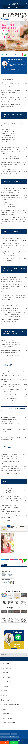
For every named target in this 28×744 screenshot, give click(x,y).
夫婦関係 (5, 690)
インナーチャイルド (7, 681)
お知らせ (5, 672)
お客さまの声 (6, 668)
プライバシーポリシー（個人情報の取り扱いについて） (10, 736)
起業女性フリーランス (8, 718)
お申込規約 (13, 733)
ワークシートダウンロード (14, 7)
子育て (4, 695)
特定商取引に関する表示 (5, 733)
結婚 (4, 709)
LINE (14, 742)
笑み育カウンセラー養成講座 (9, 704)
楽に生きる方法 (6, 700)
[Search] (25, 654)
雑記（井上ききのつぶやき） (9, 722)
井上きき (14, 3)
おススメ (5, 663)
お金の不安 (3, 564)
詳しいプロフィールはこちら (15, 69)
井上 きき (21, 18)
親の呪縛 (5, 713)
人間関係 (5, 686)
